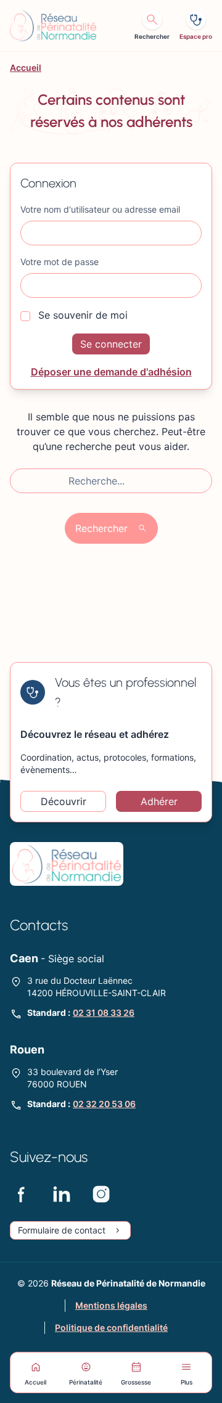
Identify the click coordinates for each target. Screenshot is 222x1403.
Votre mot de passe (59, 261)
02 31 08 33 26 (103, 1012)
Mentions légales (111, 1305)
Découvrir (63, 801)
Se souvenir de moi (81, 315)
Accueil (25, 67)
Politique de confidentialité (111, 1327)
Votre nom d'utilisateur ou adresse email (100, 209)
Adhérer (159, 801)
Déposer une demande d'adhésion (111, 372)
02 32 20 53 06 (104, 1103)
